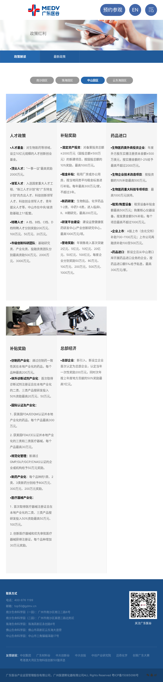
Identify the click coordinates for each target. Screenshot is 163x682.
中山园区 (92, 80)
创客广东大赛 (141, 655)
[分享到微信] (147, 675)
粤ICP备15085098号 (125, 675)
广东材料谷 (43, 655)
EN (135, 10)
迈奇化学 (121, 655)
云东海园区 (120, 80)
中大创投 (80, 655)
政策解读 (20, 56)
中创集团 (25, 655)
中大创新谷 (63, 655)
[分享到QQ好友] (151, 675)
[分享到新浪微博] (155, 675)
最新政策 (60, 56)
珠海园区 (67, 80)
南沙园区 (42, 80)
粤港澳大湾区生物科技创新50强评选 (42, 660)
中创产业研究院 (101, 655)
